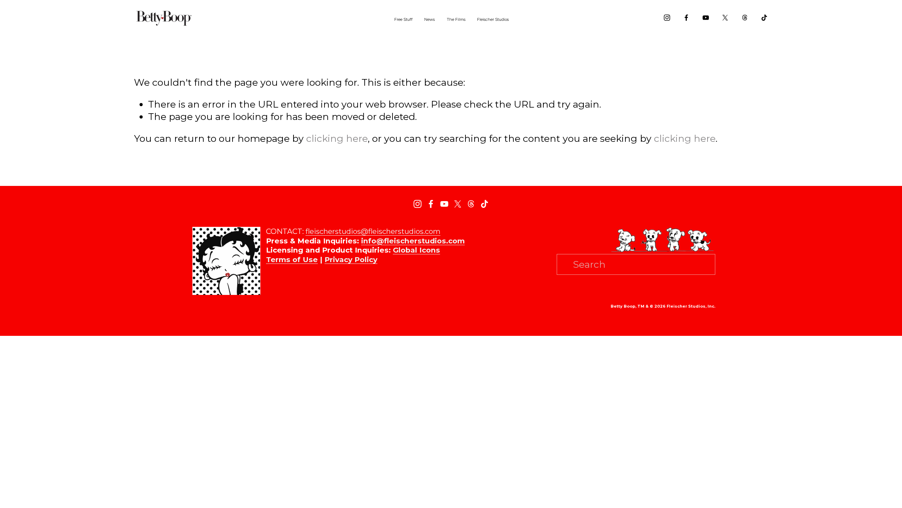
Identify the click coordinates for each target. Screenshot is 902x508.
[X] (725, 18)
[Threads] (745, 18)
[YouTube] (706, 18)
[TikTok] (764, 18)
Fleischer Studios (493, 19)
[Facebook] (686, 18)
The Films (456, 19)
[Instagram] (667, 18)
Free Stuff (403, 19)
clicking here (337, 138)
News (429, 19)
